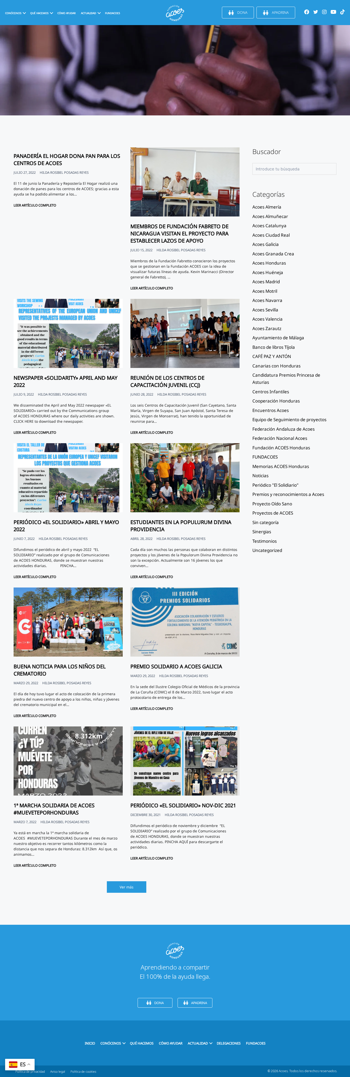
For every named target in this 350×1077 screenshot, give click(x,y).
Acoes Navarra (267, 300)
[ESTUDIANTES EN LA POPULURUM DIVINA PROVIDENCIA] (185, 510)
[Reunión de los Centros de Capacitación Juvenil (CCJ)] (185, 366)
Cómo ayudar (66, 13)
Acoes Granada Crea (273, 254)
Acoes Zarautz (266, 328)
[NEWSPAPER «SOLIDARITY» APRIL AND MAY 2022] (68, 366)
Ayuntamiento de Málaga (278, 338)
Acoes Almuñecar (270, 216)
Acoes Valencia (267, 319)
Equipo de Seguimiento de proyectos (289, 419)
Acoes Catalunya (269, 226)
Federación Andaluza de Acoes (283, 429)
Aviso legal (57, 1071)
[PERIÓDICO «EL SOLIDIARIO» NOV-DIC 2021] (185, 794)
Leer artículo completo (35, 205)
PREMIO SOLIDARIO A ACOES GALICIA (176, 666)
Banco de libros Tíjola (273, 347)
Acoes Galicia (265, 244)
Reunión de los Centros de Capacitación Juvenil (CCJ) (167, 381)
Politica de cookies (83, 1071)
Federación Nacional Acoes (279, 438)
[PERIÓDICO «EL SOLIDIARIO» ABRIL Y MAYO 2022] (68, 510)
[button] (24, 13)
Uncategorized (267, 550)
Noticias (260, 475)
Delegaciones (229, 1043)
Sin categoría (265, 522)
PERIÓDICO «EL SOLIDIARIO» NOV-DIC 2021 (183, 805)
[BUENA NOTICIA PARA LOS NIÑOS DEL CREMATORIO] (68, 655)
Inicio (90, 1043)
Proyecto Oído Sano (272, 504)
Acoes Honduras (269, 263)
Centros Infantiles (270, 392)
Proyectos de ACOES (272, 513)
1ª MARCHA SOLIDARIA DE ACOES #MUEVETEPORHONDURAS (54, 809)
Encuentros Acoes (270, 410)
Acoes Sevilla (265, 310)
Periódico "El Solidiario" (275, 485)
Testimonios (264, 541)
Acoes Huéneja (267, 272)
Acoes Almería (266, 207)
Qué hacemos (39, 13)
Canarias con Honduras (276, 366)
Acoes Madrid (266, 282)
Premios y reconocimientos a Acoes (288, 494)
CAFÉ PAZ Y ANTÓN (271, 356)
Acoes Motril (264, 291)
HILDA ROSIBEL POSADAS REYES (64, 172)
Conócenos (13, 13)
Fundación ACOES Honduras (281, 448)
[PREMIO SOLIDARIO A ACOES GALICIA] (185, 655)
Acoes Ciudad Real (271, 235)
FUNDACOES (112, 13)
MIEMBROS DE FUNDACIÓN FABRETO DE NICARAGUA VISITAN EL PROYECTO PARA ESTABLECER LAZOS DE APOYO (179, 233)
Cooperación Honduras (276, 401)
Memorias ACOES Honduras (280, 466)
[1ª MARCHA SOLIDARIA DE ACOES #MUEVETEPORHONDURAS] (68, 794)
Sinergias (261, 532)
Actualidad (198, 1043)
